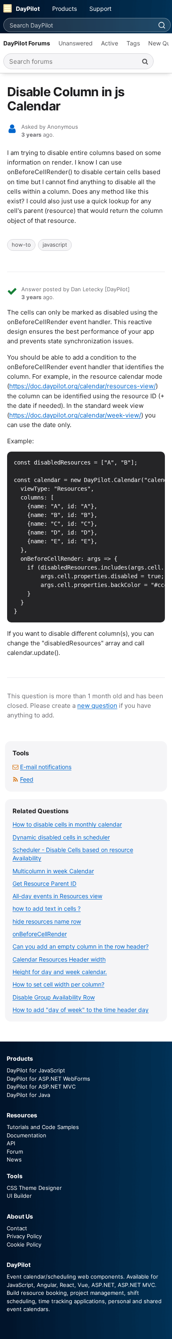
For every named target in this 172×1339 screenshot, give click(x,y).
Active (109, 43)
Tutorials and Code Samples (43, 1127)
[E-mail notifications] (15, 766)
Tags (133, 43)
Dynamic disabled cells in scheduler (61, 837)
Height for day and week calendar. (60, 971)
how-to (21, 244)
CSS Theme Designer (34, 1187)
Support (100, 8)
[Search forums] (145, 61)
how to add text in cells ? (47, 908)
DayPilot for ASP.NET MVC (41, 1086)
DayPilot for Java (28, 1095)
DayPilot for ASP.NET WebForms (48, 1078)
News (14, 1159)
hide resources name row (47, 921)
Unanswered (75, 43)
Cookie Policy (24, 1244)
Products (64, 8)
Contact (17, 1228)
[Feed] (15, 779)
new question (97, 705)
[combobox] (78, 25)
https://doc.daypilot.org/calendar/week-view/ (75, 415)
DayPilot (28, 8)
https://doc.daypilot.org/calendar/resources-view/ (82, 386)
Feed (26, 779)
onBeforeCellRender (40, 933)
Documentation (26, 1135)
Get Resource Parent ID (44, 883)
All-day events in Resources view (57, 895)
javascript (55, 244)
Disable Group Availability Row (54, 997)
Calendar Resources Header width (59, 959)
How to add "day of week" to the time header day (81, 1009)
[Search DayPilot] (161, 25)
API (11, 1143)
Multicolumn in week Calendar (53, 870)
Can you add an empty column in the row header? (81, 946)
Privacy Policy (24, 1236)
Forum (15, 1151)
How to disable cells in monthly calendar (67, 824)
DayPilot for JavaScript (36, 1070)
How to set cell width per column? (58, 984)
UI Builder (19, 1195)
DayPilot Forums (26, 43)
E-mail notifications (45, 766)
